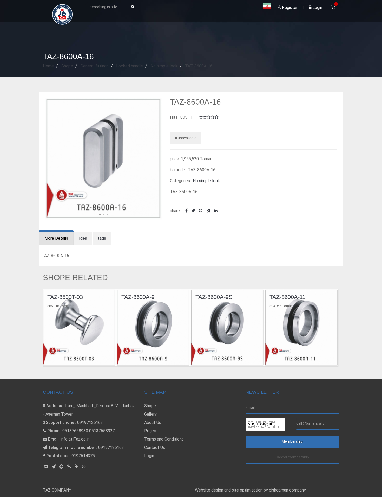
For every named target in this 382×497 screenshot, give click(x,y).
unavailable (187, 138)
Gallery (150, 414)
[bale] (69, 466)
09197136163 (90, 422)
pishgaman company (287, 490)
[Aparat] (61, 466)
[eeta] (76, 466)
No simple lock (206, 180)
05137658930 (75, 430)
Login (316, 7)
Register (289, 7)
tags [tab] (102, 238)
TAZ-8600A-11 (214, 297)
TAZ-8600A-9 (64, 297)
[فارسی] (267, 6)
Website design (209, 490)
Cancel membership (292, 457)
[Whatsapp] (84, 466)
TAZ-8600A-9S (140, 297)
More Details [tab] (56, 238)
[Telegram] (53, 466)
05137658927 (102, 430)
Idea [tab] (83, 238)
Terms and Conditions (164, 439)
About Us (152, 422)
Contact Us (154, 447)
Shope (150, 405)
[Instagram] (46, 466)
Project (151, 430)
